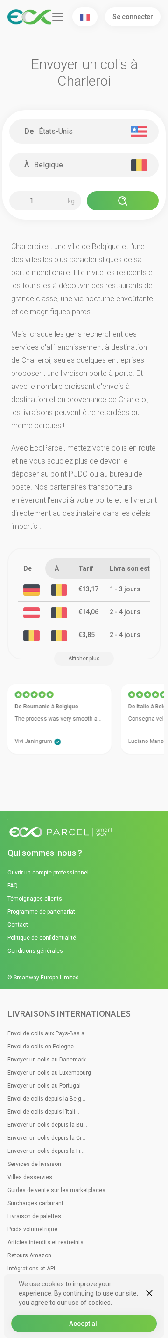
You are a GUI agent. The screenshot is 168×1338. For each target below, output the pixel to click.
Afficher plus (84, 658)
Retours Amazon (29, 1255)
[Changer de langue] (85, 16)
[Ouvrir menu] (58, 17)
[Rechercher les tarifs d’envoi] (123, 200)
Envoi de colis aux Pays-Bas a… (48, 1033)
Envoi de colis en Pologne (40, 1046)
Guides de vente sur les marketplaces (56, 1190)
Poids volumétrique (32, 1229)
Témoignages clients (34, 898)
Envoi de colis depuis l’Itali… (43, 1112)
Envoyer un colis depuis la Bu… (47, 1125)
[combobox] (88, 131)
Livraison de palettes (34, 1216)
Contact (17, 925)
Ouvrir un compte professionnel (48, 872)
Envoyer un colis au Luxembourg (49, 1072)
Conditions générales (35, 951)
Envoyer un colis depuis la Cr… (46, 1138)
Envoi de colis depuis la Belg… (46, 1098)
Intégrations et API (31, 1268)
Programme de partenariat (41, 911)
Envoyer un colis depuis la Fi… (45, 1151)
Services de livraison (34, 1164)
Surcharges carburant (35, 1203)
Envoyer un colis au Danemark (46, 1059)
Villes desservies (29, 1177)
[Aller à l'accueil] (84, 832)
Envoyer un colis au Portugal (44, 1085)
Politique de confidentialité (41, 938)
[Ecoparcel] (29, 17)
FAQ (12, 885)
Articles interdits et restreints (45, 1242)
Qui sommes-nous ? (44, 853)
